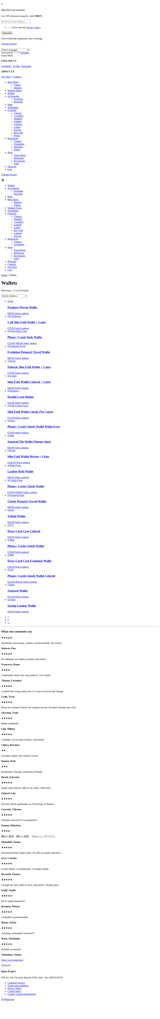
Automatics (13, 107)
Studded (18, 118)
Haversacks (19, 161)
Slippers (18, 87)
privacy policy (33, 27)
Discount (12, 166)
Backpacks (13, 138)
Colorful (18, 124)
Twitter (16, 66)
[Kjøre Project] (9, 44)
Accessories (13, 96)
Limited (17, 121)
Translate (24, 52)
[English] (3, 46)
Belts (10, 104)
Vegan (17, 135)
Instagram (26, 66)
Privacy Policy (15, 988)
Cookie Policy (15, 991)
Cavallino (18, 116)
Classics (18, 113)
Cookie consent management (22, 994)
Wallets (11, 93)
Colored (18, 233)
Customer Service (16, 982)
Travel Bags (20, 155)
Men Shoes (13, 82)
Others (17, 149)
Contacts (17, 76)
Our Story (6, 76)
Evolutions (19, 144)
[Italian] (6, 46)
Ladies (17, 127)
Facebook (6, 66)
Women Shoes (15, 90)
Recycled (18, 132)
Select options (22, 313)
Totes (16, 163)
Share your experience (12, 960)
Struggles (18, 147)
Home (4, 275)
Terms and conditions (18, 985)
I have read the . (26, 27)
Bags (10, 152)
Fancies (17, 130)
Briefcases (19, 158)
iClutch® (12, 110)
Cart (10, 169)
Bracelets (18, 101)
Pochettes (18, 99)
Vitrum (17, 85)
